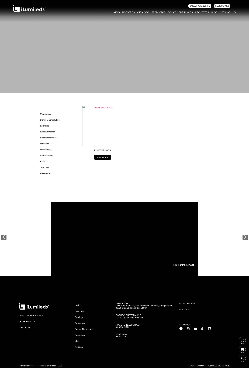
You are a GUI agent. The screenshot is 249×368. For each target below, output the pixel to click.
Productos (158, 12)
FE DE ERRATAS (27, 321)
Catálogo (143, 12)
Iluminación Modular (48, 138)
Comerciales (45, 114)
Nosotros (128, 12)
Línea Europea (46, 149)
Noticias (225, 12)
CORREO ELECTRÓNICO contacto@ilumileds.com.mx (129, 316)
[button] (3, 237)
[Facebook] (181, 328)
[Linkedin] (209, 328)
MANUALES (24, 327)
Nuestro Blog (187, 303)
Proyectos (202, 12)
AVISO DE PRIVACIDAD (31, 315)
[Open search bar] (235, 12)
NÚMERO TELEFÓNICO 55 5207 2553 (128, 326)
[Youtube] (195, 328)
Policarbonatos (46, 155)
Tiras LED (44, 167)
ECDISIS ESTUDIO (221, 366)
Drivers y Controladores (50, 120)
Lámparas (44, 144)
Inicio (116, 12)
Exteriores (44, 126)
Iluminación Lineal (47, 132)
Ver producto (102, 157)
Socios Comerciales (180, 12)
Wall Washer (45, 173)
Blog (214, 12)
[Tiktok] (202, 328)
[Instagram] (188, 328)
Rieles (43, 161)
